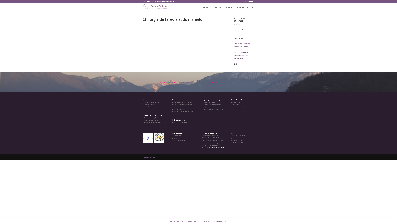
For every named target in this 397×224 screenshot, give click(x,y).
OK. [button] (214, 221)
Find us (237, 24)
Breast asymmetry (179, 109)
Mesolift (146, 107)
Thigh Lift (206, 107)
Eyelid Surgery (236, 102)
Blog (233, 133)
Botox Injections (149, 105)
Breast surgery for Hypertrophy (183, 111)
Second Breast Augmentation (183, 105)
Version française (238, 142)
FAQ (252, 8)
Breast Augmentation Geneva (183, 102)
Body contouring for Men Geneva (154, 125)
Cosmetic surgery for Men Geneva (155, 118)
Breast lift (177, 107)
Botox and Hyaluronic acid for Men (155, 122)
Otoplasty (235, 105)
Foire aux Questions (238, 135)
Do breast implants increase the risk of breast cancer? (241, 55)
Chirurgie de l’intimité (180, 122)
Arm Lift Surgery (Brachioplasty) (213, 109)
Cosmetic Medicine (222, 8)
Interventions (240, 8)
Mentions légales (237, 140)
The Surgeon (207, 8)
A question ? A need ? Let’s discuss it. (177, 82)
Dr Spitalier (177, 136)
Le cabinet (177, 138)
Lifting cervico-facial (238, 107)
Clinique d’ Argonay (180, 140)
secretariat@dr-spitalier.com (215, 147)
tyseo (154, 157)
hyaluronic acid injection (151, 102)
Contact (234, 138)
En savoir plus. (221, 221)
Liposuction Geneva (209, 102)
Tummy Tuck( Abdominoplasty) (212, 105)
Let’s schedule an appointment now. (219, 82)
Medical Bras (239, 38)
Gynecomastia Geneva (151, 120)
